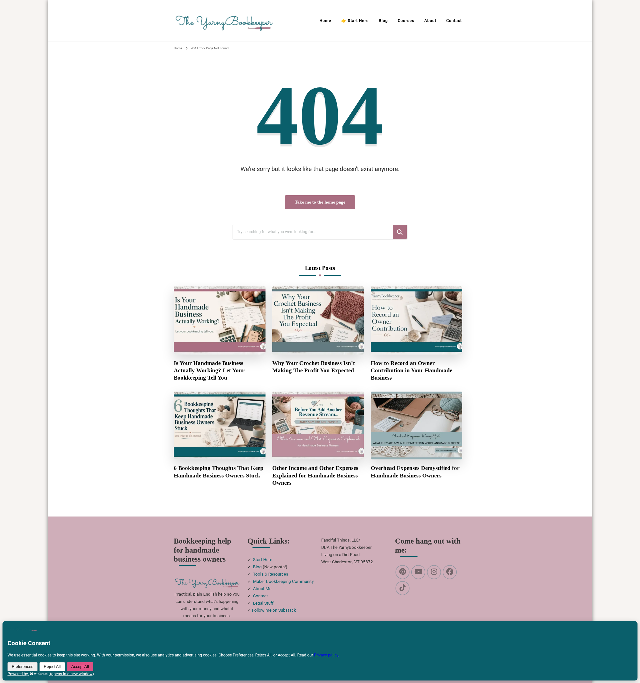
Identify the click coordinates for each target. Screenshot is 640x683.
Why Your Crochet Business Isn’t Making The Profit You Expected (313, 367)
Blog (383, 20)
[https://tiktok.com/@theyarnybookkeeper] (403, 588)
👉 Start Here (355, 20)
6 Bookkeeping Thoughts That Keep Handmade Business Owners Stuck (219, 471)
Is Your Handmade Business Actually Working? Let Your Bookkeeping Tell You (209, 370)
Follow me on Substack (274, 610)
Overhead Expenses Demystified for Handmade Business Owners (415, 471)
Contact (454, 20)
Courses (406, 20)
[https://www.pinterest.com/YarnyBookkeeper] (403, 572)
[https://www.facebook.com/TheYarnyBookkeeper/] (450, 572)
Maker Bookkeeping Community (283, 581)
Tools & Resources (270, 574)
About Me (262, 588)
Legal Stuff (263, 603)
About (430, 20)
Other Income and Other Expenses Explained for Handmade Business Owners (315, 475)
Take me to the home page (320, 202)
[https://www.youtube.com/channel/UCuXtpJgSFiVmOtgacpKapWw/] (418, 572)
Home (325, 20)
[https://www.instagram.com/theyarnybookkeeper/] (434, 572)
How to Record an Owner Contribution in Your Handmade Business (411, 370)
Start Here (262, 559)
